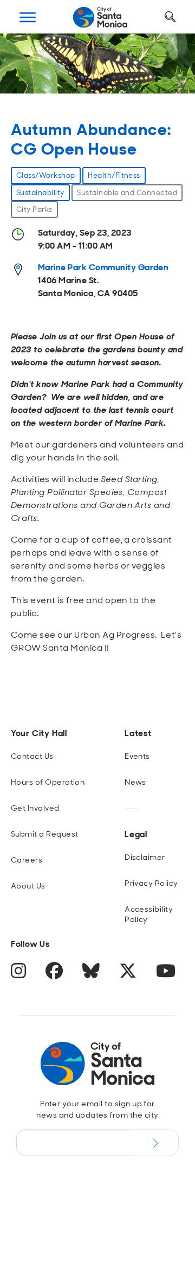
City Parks (34, 209)
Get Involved (35, 808)
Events (137, 756)
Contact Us (32, 756)
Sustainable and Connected (127, 192)
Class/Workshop (45, 175)
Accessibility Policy (149, 914)
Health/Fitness (114, 175)
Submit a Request (45, 834)
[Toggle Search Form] (170, 17)
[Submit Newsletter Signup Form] (154, 1142)
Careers (26, 860)
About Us (28, 886)
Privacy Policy (151, 883)
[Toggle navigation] (28, 17)
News (135, 782)
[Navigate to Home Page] (100, 17)
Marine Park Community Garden (103, 267)
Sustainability (40, 192)
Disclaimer (145, 857)
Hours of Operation (48, 782)
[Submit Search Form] (28, 70)
